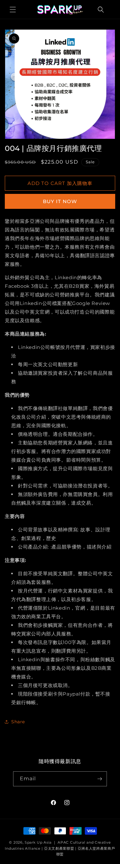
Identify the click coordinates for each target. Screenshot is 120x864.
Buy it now (60, 201)
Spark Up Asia (38, 842)
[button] (13, 10)
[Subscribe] (99, 778)
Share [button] (18, 722)
